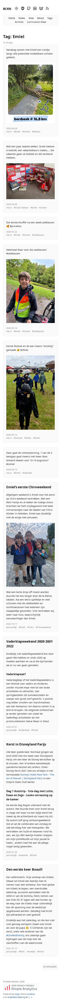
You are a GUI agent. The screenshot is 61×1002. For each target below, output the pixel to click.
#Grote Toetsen (21, 207)
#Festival (18, 438)
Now (31, 18)
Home (11, 18)
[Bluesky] (40, 9)
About (40, 18)
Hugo (17, 994)
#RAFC (22, 951)
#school (43, 207)
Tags (50, 18)
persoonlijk (11, 627)
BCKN (7, 9)
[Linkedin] (34, 9)
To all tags (8, 42)
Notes (21, 18)
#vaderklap (24, 730)
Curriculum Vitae (36, 21)
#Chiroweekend (43, 627)
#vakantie (23, 855)
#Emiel (17, 131)
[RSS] (46, 9)
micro (9, 131)
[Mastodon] (22, 9)
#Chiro (30, 627)
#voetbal (31, 951)
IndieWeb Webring (16, 997)
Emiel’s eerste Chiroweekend (28, 487)
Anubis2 (31, 994)
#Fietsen (36, 131)
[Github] (28, 9)
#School (26, 131)
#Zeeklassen (38, 235)
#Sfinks (27, 438)
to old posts (50, 966)
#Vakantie (27, 472)
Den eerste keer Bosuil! (24, 869)
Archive (19, 21)
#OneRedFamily (15, 935)
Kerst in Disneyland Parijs (26, 744)
